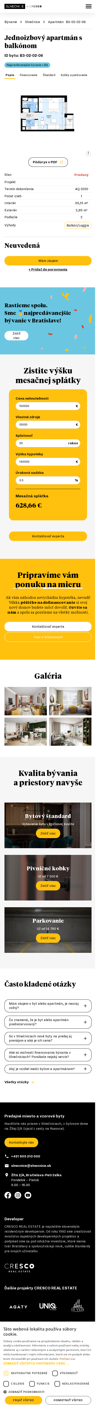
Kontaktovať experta (48, 536)
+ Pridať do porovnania (48, 269)
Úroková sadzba (30, 473)
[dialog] (48, 1365)
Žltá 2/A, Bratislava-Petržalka (36, 1175)
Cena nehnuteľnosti (32, 398)
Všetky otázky (16, 1082)
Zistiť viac (48, 833)
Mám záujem (48, 261)
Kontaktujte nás (21, 1142)
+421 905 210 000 (25, 1156)
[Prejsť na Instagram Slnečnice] (18, 1195)
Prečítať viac (68, 1359)
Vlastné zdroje (28, 417)
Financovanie (28, 75)
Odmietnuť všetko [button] (68, 1400)
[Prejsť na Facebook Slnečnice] (7, 1195)
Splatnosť (24, 435)
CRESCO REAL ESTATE (22, 1226)
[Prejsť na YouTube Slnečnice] (28, 1195)
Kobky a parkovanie (74, 75)
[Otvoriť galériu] (48, 121)
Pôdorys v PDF (45, 162)
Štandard (49, 75)
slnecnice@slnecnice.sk (31, 1165)
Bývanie (10, 22)
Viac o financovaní (48, 637)
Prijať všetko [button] (23, 1400)
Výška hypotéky (29, 454)
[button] (48, 1363)
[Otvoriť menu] (89, 6)
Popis (10, 75)
